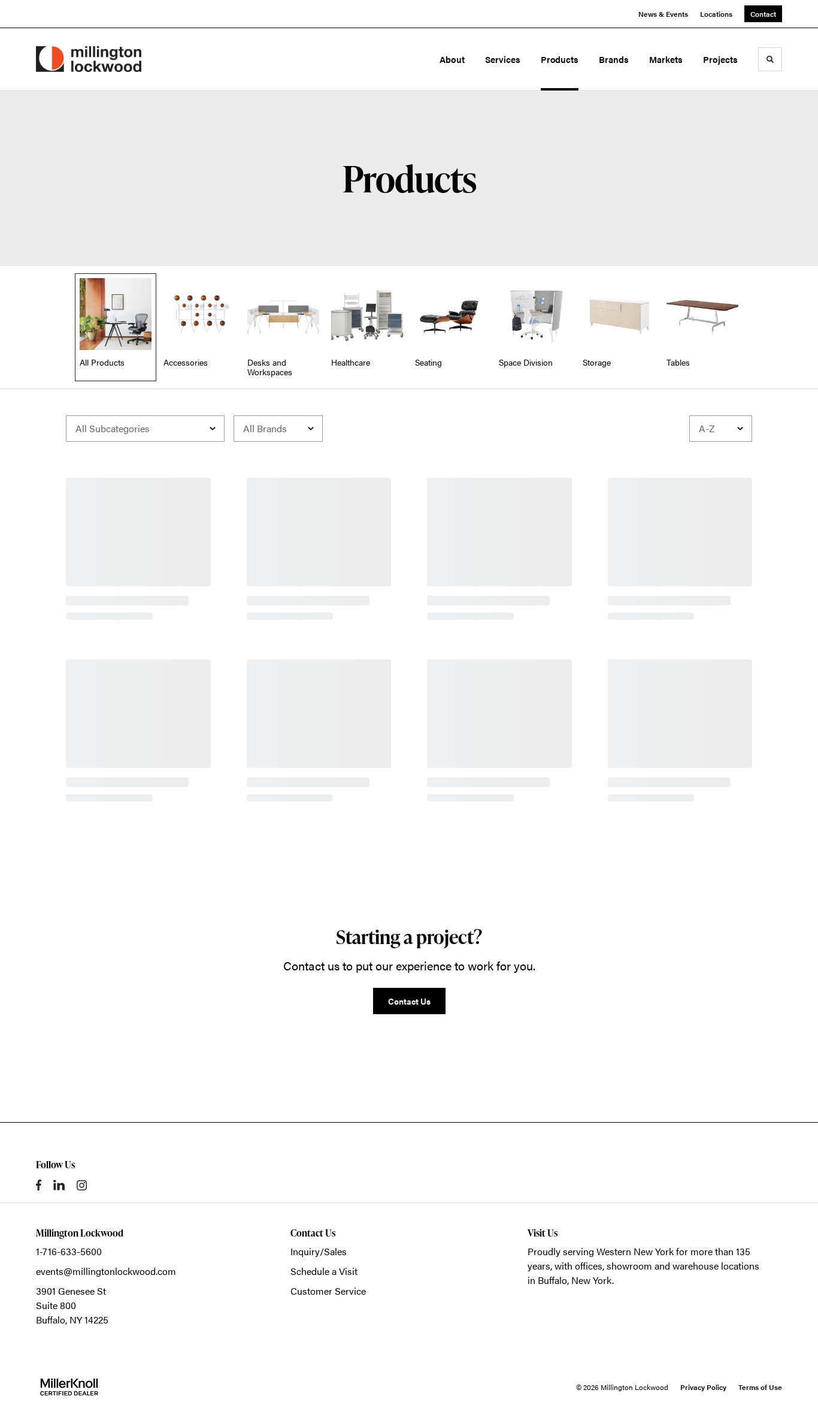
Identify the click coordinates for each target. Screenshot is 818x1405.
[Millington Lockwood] (88, 59)
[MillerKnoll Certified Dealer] (69, 1387)
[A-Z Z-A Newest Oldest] (720, 428)
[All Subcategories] (145, 428)
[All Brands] (278, 428)
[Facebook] (38, 1185)
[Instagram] (82, 1185)
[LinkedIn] (59, 1185)
